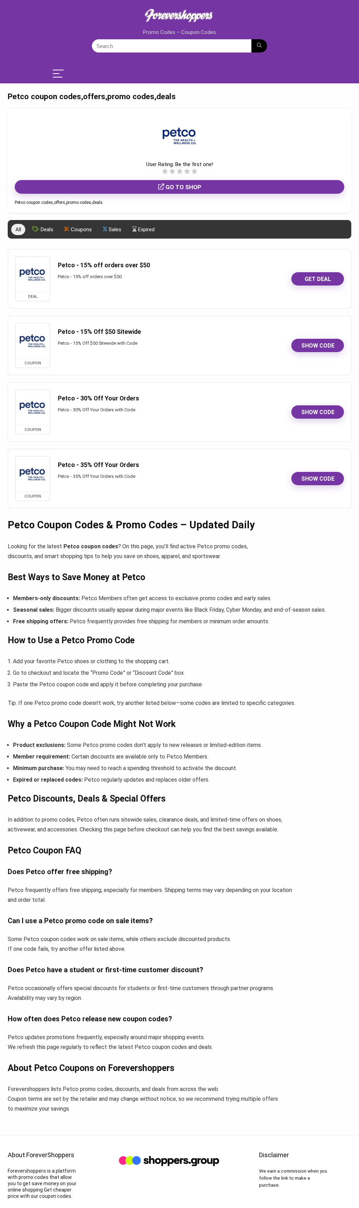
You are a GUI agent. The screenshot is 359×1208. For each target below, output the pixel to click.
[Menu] (58, 74)
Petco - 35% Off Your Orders (98, 464)
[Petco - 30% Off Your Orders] (32, 407)
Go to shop (182, 187)
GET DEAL (318, 279)
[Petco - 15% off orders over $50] (32, 274)
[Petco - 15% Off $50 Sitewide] (32, 340)
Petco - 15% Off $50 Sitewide (99, 331)
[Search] (259, 46)
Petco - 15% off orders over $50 (104, 265)
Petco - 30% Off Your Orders (98, 398)
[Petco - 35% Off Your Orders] (32, 474)
